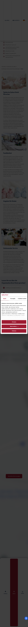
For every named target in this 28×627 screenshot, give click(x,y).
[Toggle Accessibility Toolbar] (26, 618)
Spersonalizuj (13, 326)
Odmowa (14, 330)
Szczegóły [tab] (12, 298)
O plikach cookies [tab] (22, 298)
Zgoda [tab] (4, 298)
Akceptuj (14, 321)
